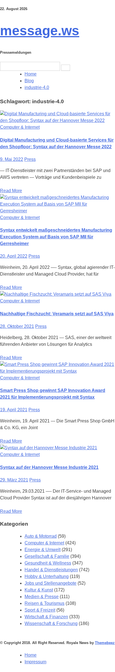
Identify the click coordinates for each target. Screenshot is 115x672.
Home (31, 655)
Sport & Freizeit (40, 610)
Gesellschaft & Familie (47, 556)
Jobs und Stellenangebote (50, 583)
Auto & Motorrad (41, 536)
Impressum (35, 661)
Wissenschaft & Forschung (51, 623)
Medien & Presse (42, 596)
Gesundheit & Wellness (48, 563)
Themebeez (105, 643)
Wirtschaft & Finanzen (46, 616)
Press (30, 159)
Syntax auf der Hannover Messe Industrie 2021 (49, 467)
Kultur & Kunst (39, 590)
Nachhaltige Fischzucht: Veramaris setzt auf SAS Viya (57, 313)
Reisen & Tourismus (44, 603)
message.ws (39, 30)
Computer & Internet (20, 127)
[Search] (65, 68)
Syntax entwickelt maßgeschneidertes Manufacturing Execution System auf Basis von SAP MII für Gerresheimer (56, 237)
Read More (11, 190)
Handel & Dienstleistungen (51, 569)
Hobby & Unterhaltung (47, 576)
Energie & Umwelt (43, 549)
